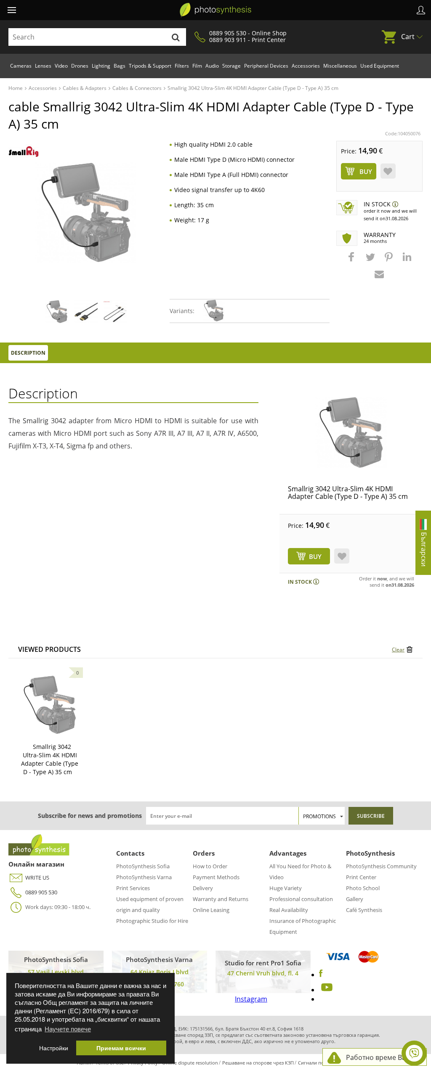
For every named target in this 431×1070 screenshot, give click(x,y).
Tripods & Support (150, 65)
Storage (231, 65)
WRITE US (37, 877)
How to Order (210, 866)
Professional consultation (301, 899)
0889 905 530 (41, 892)
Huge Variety (285, 888)
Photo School (363, 888)
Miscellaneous (340, 65)
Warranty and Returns (220, 899)
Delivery (203, 888)
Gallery (354, 899)
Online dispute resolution (190, 1062)
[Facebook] (321, 974)
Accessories (306, 65)
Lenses (43, 65)
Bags (119, 65)
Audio (212, 65)
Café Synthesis (364, 910)
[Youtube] (326, 989)
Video (61, 65)
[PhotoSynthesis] (215, 10)
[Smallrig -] (23, 151)
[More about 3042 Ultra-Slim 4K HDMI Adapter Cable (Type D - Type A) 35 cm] (49, 704)
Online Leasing (211, 910)
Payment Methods (216, 877)
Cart (408, 36)
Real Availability (288, 910)
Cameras (21, 65)
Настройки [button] (53, 1048)
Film (197, 65)
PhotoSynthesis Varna (144, 877)
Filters (182, 65)
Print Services (133, 888)
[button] (352, 261)
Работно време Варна (382, 1057)
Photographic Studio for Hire (152, 921)
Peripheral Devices (266, 65)
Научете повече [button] (68, 1028)
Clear (398, 649)
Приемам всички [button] (121, 1048)
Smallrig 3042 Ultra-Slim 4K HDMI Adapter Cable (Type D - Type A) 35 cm (348, 492)
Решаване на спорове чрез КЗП (258, 1062)
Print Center (361, 877)
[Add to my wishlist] (388, 171)
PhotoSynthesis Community (381, 866)
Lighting (101, 65)
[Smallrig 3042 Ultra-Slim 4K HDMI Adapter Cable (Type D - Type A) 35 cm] (351, 432)
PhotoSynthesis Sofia (143, 866)
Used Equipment (379, 65)
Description (28, 352)
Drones (79, 65)
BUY (315, 556)
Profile (421, 10)
